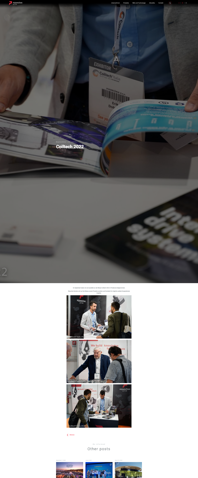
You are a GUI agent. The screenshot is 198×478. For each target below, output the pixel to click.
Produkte (126, 3)
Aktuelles (152, 3)
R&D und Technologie (139, 3)
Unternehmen (115, 3)
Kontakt (160, 3)
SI (179, 3)
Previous (72, 435)
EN (182, 3)
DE (186, 3)
